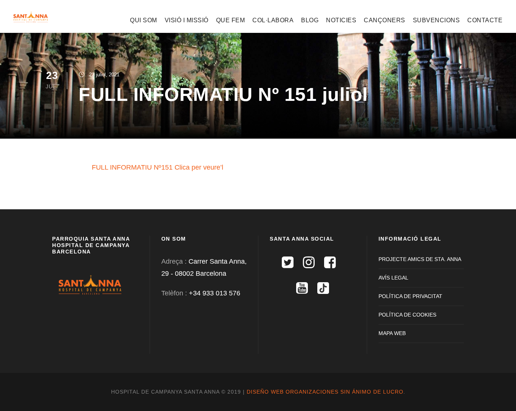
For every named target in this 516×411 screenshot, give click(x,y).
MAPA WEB (392, 333)
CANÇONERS (384, 20)
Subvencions (436, 20)
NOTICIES (341, 20)
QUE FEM (230, 20)
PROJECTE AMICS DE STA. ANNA (420, 259)
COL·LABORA (273, 20)
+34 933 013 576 (214, 293)
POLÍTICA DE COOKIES (407, 315)
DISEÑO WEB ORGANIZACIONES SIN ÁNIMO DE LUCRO (325, 392)
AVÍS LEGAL (393, 278)
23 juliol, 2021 (104, 74)
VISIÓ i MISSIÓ (187, 20)
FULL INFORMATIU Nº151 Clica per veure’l (157, 167)
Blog (309, 20)
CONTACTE (484, 20)
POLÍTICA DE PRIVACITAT (410, 296)
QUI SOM (143, 20)
